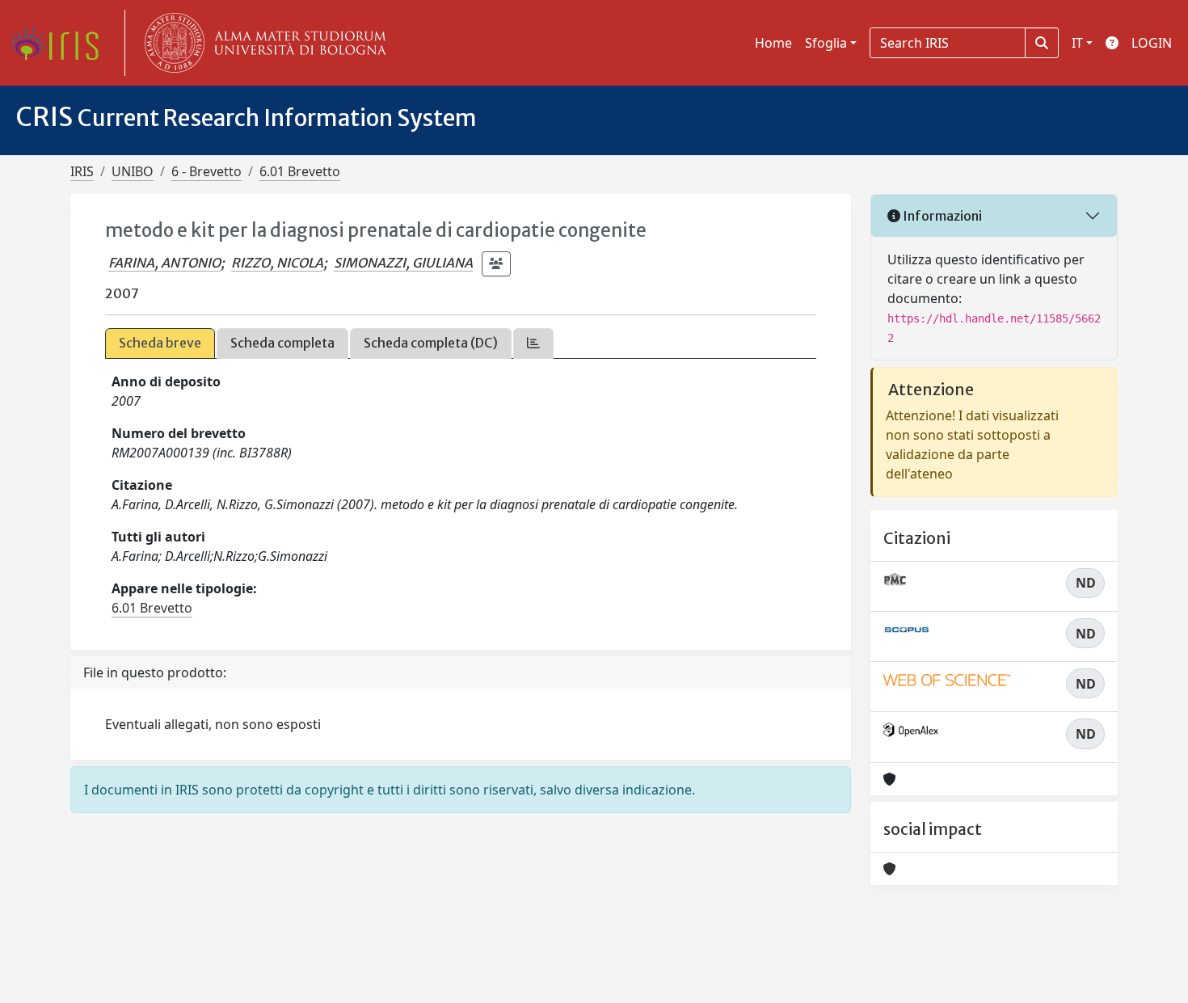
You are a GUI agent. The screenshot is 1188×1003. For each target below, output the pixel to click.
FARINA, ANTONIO (164, 263)
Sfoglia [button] (826, 43)
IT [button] (1077, 43)
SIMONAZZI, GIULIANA (403, 263)
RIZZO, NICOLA (277, 263)
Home (773, 43)
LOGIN (1151, 43)
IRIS (82, 171)
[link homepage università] (261, 43)
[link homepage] (61, 43)
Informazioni (941, 216)
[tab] (533, 343)
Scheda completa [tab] (282, 343)
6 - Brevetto (206, 171)
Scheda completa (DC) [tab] (431, 343)
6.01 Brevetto (299, 171)
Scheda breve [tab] (160, 343)
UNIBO (133, 171)
